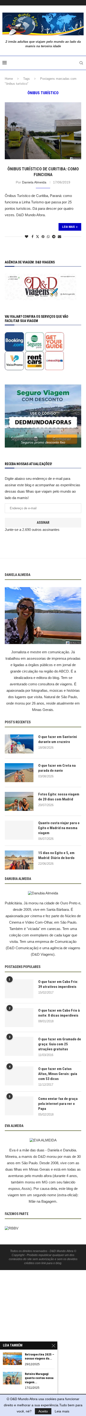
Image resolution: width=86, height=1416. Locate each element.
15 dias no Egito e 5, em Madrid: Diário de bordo (56, 855)
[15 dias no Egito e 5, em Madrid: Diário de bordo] (19, 860)
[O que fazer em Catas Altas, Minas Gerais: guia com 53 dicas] (19, 1075)
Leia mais (62, 1411)
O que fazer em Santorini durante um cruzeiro (57, 739)
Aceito (43, 1411)
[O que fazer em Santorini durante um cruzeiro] (19, 743)
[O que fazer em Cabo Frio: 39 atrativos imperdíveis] (19, 988)
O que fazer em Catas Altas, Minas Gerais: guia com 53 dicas (57, 1074)
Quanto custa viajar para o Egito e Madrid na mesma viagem (59, 828)
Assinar (43, 522)
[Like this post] (26, 236)
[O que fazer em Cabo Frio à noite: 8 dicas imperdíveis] (19, 1017)
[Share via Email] (59, 236)
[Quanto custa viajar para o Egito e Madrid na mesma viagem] (19, 830)
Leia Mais (68, 227)
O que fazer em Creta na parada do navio (57, 768)
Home (9, 78)
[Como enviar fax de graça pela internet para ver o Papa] (19, 1105)
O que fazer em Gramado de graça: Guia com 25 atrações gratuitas (59, 1044)
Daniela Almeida (34, 182)
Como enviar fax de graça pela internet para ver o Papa (58, 1104)
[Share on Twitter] (37, 236)
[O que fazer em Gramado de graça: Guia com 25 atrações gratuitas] (19, 1046)
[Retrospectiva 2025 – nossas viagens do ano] (12, 1358)
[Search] (81, 63)
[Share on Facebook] (32, 236)
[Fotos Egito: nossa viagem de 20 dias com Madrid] (19, 801)
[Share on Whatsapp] (48, 236)
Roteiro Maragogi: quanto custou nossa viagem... (39, 1378)
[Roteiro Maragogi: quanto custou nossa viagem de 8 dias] (12, 1378)
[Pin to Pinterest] (43, 236)
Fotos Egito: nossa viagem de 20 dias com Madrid (58, 796)
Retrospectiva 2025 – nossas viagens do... (39, 1356)
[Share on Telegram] (53, 236)
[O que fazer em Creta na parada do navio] (19, 772)
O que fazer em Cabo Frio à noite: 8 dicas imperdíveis (59, 1013)
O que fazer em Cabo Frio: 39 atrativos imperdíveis (58, 984)
